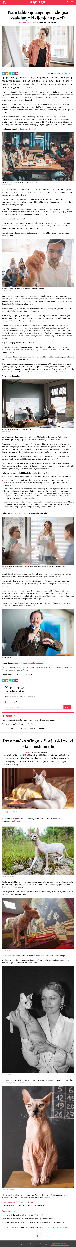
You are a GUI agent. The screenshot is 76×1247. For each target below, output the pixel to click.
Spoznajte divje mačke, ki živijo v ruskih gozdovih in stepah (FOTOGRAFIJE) (33, 1222)
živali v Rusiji (39, 1205)
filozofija (29, 675)
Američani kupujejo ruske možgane (28, 663)
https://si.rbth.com (13, 821)
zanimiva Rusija (9, 1205)
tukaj (46, 1244)
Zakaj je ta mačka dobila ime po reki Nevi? (18, 1202)
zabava (19, 675)
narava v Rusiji (24, 1205)
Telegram (70, 73)
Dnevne (18, 702)
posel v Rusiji (8, 675)
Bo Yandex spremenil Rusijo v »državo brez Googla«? (24, 728)
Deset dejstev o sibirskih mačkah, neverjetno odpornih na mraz (27, 1219)
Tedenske (10, 702)
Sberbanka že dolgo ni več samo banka (17, 724)
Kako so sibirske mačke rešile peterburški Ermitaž (22, 1215)
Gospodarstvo (24, 22)
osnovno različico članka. (57, 1227)
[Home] (4, 2)
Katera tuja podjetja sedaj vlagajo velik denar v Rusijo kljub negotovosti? (31, 720)
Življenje (28, 752)
